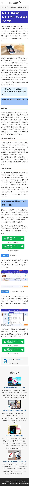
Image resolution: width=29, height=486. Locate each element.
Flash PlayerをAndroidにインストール (14, 461)
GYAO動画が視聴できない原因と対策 (14, 387)
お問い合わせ (10, 481)
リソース (8, 7)
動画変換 (14, 7)
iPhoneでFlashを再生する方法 (14, 436)
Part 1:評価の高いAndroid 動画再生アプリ (13, 89)
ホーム (3, 7)
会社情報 (24, 481)
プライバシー (17, 481)
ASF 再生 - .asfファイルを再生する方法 (14, 410)
